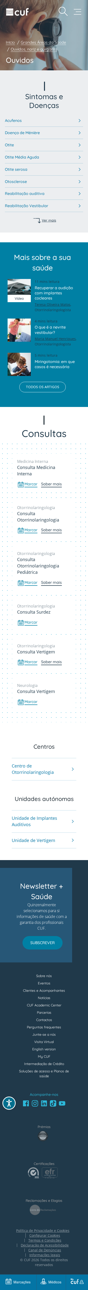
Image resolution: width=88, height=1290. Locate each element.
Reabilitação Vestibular (26, 205)
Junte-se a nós (44, 1034)
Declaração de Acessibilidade (45, 1245)
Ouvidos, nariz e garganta (34, 49)
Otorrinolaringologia (36, 507)
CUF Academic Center (44, 1005)
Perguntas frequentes (44, 1027)
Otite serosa (16, 169)
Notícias (44, 998)
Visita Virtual (44, 1042)
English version (44, 1049)
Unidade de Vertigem (33, 840)
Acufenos (13, 120)
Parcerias (44, 1012)
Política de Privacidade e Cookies (42, 1230)
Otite (9, 144)
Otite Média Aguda (22, 157)
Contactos (44, 1020)
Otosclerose (16, 181)
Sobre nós (44, 976)
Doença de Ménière (22, 132)
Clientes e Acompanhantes (44, 990)
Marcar (30, 483)
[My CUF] (77, 1282)
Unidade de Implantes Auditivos (34, 821)
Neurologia (27, 685)
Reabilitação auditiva (24, 193)
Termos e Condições (44, 1240)
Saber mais (51, 483)
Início (10, 42)
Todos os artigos (42, 387)
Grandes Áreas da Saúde (43, 42)
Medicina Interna (32, 461)
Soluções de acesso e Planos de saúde (44, 1073)
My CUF (44, 1056)
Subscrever (42, 942)
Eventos (44, 983)
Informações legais (44, 1255)
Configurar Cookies (44, 1235)
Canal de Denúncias (44, 1250)
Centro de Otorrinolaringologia (33, 769)
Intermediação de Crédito (44, 1064)
